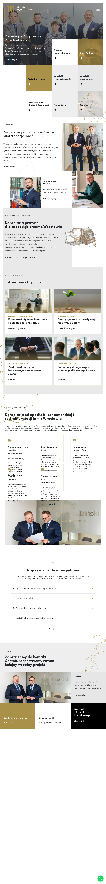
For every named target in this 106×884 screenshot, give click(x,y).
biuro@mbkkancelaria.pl (50, 723)
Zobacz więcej (11, 60)
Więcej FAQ (53, 629)
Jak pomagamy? (10, 166)
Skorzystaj (79, 721)
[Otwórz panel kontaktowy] (101, 879)
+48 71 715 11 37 (12, 258)
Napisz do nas (28, 258)
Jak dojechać (80, 695)
